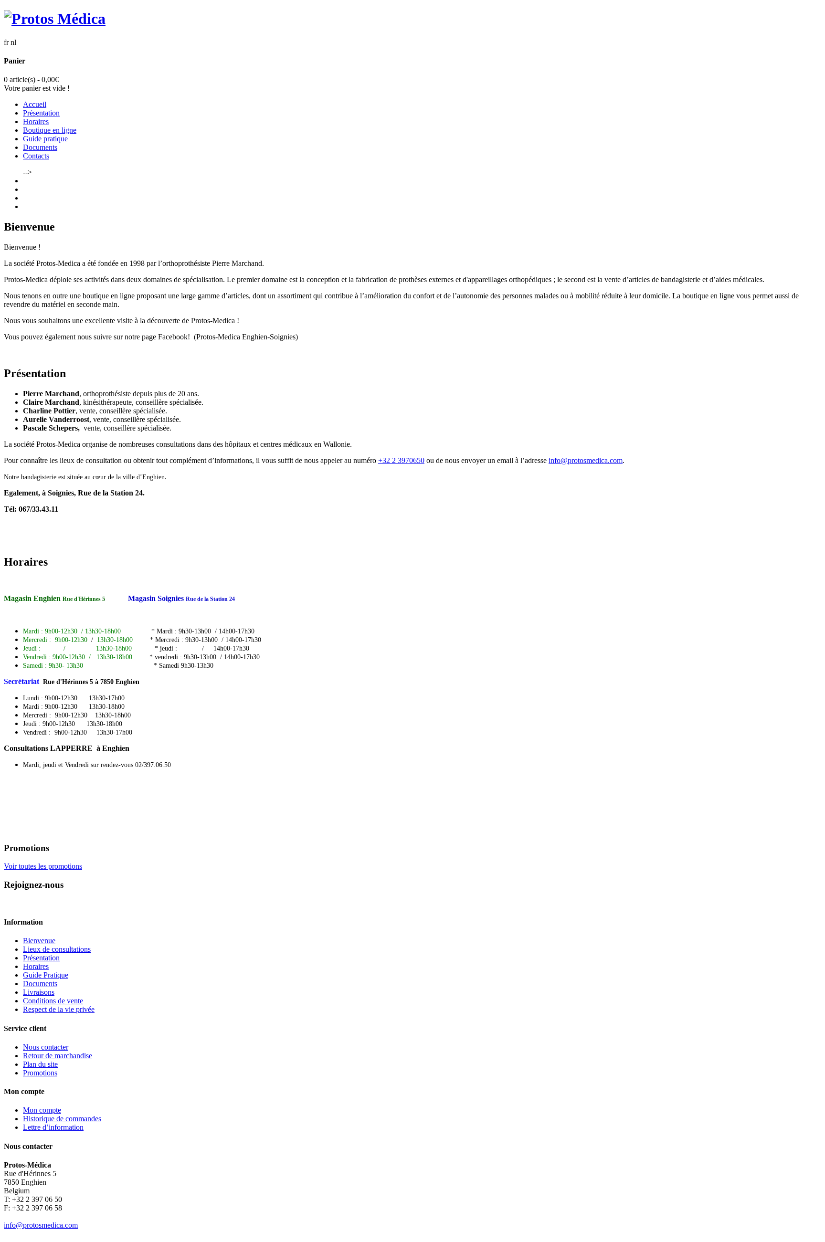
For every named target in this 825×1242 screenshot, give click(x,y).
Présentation (41, 113)
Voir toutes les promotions (43, 866)
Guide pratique (45, 139)
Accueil (34, 104)
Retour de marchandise (57, 1056)
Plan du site (40, 1064)
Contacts (36, 156)
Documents (40, 147)
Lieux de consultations (57, 949)
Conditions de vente (53, 1001)
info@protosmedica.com (586, 460)
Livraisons (38, 992)
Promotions (40, 1073)
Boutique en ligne (49, 130)
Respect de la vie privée (59, 1009)
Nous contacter (45, 1047)
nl (13, 42)
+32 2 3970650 (401, 460)
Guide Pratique (45, 975)
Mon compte (42, 1110)
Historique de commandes (62, 1119)
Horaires (36, 121)
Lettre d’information (53, 1127)
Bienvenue (39, 941)
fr (6, 42)
